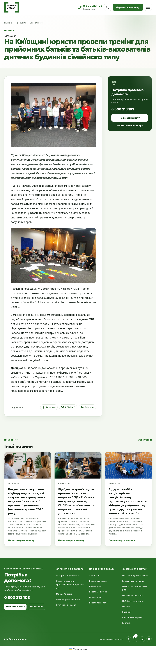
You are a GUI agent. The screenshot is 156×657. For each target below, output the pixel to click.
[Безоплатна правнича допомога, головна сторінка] (11, 7)
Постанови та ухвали (132, 595)
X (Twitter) (70, 407)
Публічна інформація (66, 605)
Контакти (126, 623)
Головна (8, 23)
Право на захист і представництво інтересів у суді (69, 585)
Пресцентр (21, 23)
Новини (126, 606)
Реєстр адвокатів (98, 581)
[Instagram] (142, 639)
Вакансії (126, 612)
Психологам (95, 597)
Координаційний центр (133, 581)
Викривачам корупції (132, 617)
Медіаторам (95, 586)
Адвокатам (94, 575)
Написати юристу (130, 118)
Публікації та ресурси (133, 601)
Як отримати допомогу (67, 575)
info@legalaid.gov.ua (15, 639)
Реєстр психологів (98, 602)
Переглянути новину (23, 540)
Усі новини (145, 439)
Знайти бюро (36, 606)
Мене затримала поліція (68, 599)
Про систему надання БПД (135, 575)
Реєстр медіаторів (98, 591)
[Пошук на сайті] (107, 7)
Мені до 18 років (64, 594)
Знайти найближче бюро (130, 125)
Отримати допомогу (128, 7)
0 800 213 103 (122, 109)
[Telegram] (149, 639)
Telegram (89, 407)
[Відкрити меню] (148, 7)
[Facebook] (128, 639)
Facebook (51, 407)
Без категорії (36, 23)
